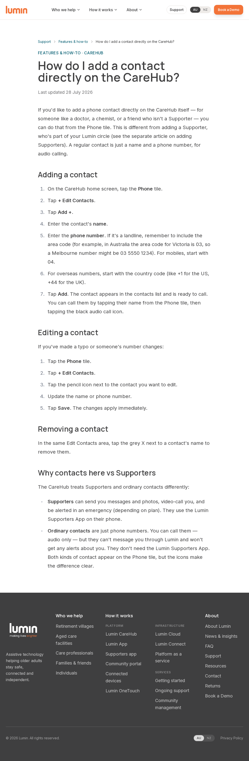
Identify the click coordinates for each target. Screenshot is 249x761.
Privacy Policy (232, 738)
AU (195, 10)
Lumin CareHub (121, 634)
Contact (213, 675)
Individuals (66, 672)
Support (177, 10)
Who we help (64, 9)
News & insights (221, 636)
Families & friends (73, 663)
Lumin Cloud (167, 634)
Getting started (170, 680)
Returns (212, 685)
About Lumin (218, 626)
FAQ (209, 646)
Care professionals (74, 653)
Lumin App (116, 644)
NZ (205, 10)
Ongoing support (172, 690)
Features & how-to (73, 41)
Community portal (123, 663)
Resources (215, 665)
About (132, 9)
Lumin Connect (170, 644)
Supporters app (121, 653)
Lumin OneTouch (123, 690)
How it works (101, 9)
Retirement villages (75, 626)
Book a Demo (228, 9)
